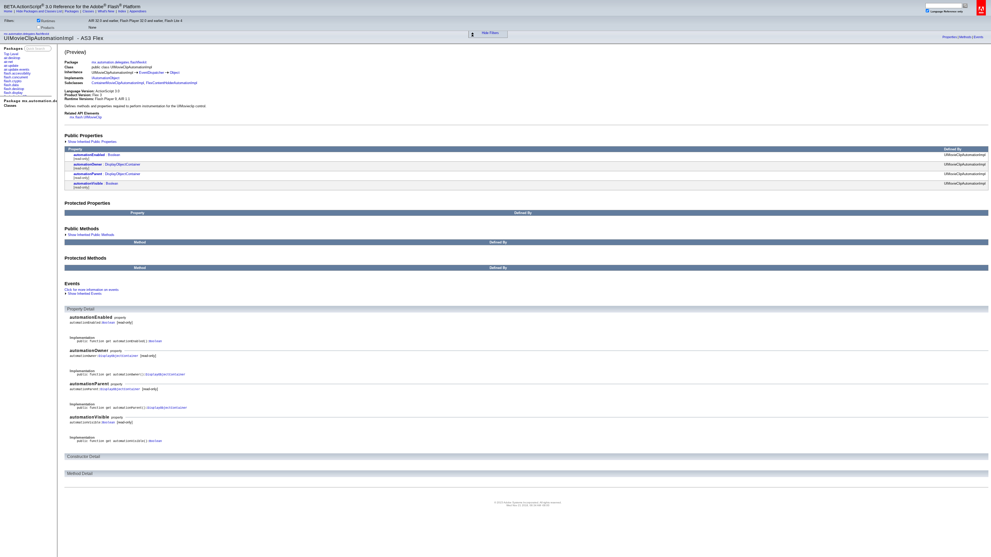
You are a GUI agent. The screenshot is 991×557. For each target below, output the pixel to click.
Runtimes (48, 21)
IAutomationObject (105, 78)
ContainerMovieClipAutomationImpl (118, 83)
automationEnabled (89, 155)
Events (978, 37)
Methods (965, 37)
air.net (8, 62)
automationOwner (88, 164)
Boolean (114, 155)
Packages (72, 11)
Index (122, 11)
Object (175, 73)
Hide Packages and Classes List (39, 11)
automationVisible (88, 183)
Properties (950, 37)
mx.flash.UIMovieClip (86, 117)
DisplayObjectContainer (122, 164)
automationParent (88, 174)
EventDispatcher (151, 73)
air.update (11, 66)
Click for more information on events (92, 290)
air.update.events (16, 69)
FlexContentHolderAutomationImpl (171, 83)
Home (8, 11)
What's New (106, 11)
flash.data (11, 85)
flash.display (13, 93)
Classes (89, 11)
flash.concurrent (16, 77)
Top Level (11, 54)
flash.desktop (14, 89)
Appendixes (138, 11)
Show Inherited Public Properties (92, 142)
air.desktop (12, 58)
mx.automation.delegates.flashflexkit (27, 33)
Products (47, 28)
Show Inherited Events (84, 294)
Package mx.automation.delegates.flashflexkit (50, 101)
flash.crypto (12, 81)
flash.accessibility (17, 73)
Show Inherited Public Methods (90, 235)
